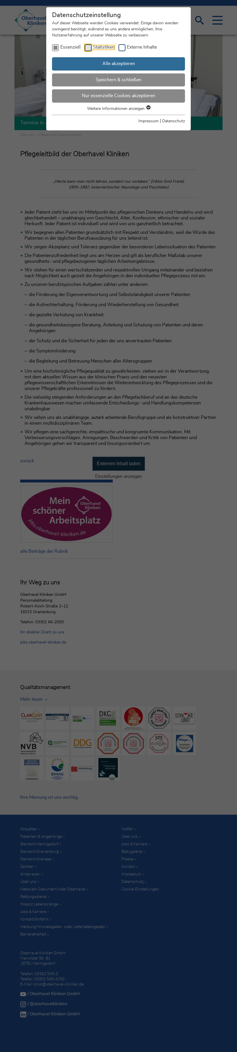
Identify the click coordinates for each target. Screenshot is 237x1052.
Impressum (148, 121)
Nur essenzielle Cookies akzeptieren (118, 95)
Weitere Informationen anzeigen (116, 109)
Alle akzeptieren (118, 63)
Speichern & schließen (118, 79)
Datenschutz (173, 121)
